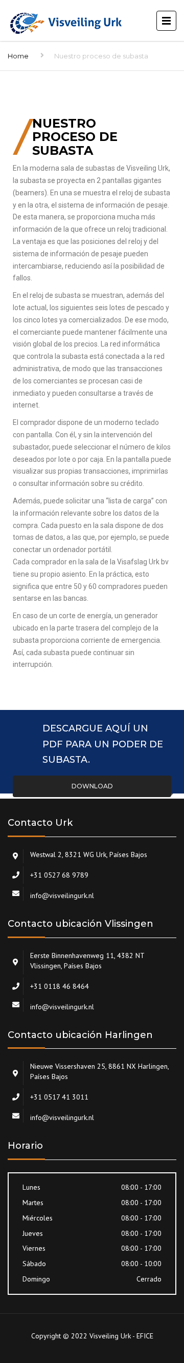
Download (92, 786)
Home (18, 56)
